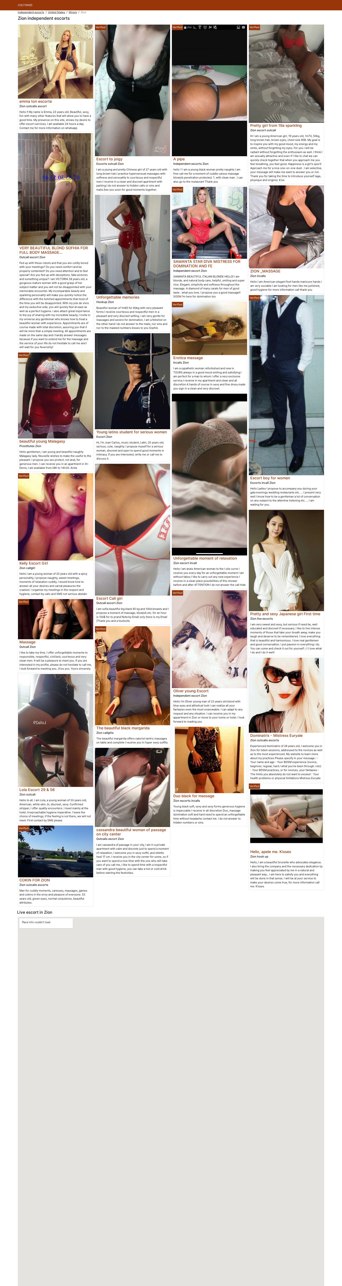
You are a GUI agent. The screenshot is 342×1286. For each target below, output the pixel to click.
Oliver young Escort (191, 691)
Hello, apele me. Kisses (270, 851)
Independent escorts (31, 12)
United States (56, 12)
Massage (27, 642)
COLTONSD (25, 5)
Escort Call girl (109, 598)
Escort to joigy (109, 159)
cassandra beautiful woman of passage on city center (131, 832)
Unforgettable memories (117, 297)
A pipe (179, 159)
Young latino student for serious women (131, 432)
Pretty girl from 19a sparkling (276, 125)
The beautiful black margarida (123, 728)
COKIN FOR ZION (34, 880)
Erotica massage (188, 358)
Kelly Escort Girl (33, 563)
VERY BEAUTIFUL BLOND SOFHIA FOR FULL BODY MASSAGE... (53, 250)
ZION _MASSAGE (265, 271)
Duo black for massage (193, 796)
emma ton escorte (35, 101)
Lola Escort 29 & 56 (37, 789)
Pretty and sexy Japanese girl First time (285, 614)
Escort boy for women (270, 478)
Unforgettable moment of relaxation (205, 558)
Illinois (73, 12)
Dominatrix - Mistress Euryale (276, 735)
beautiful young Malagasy (42, 441)
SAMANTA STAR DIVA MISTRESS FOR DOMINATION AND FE (206, 263)
